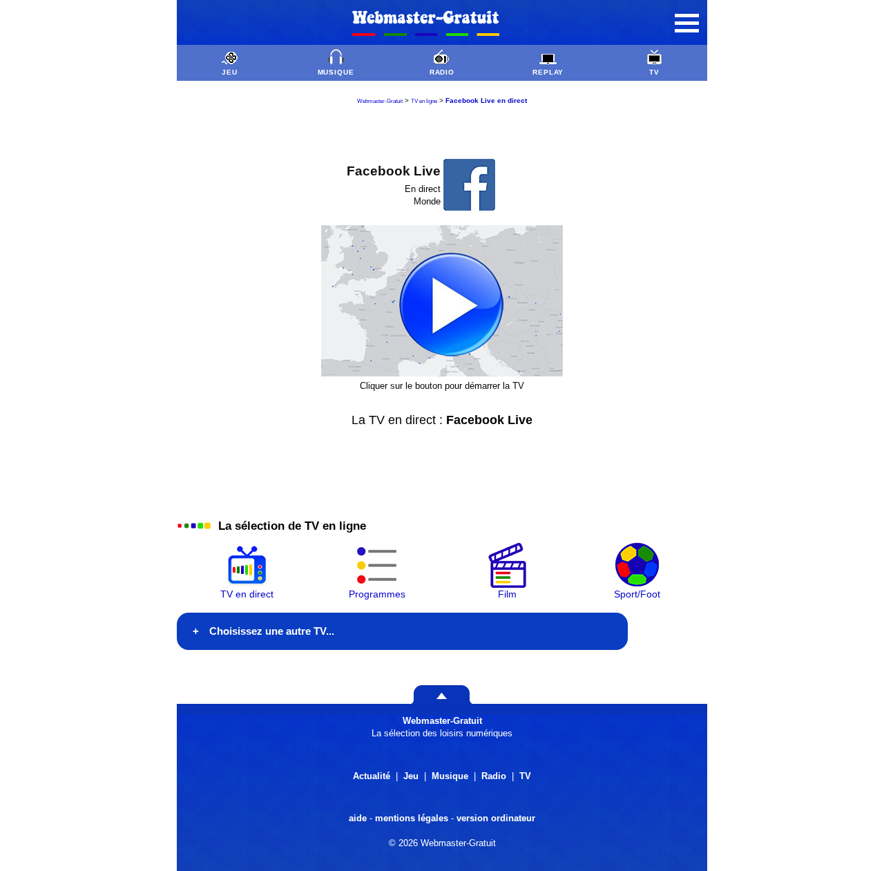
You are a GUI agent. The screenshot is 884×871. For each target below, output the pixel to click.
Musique (450, 776)
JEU (230, 72)
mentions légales (411, 818)
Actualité (371, 776)
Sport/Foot (637, 594)
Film (507, 594)
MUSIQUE (336, 72)
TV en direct (246, 594)
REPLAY (548, 72)
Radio (493, 776)
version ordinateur (496, 818)
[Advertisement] (442, 132)
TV (654, 72)
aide (358, 818)
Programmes (377, 594)
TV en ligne (424, 101)
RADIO (442, 72)
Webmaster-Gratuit (380, 101)
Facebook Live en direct (486, 100)
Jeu (411, 776)
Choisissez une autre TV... (271, 631)
